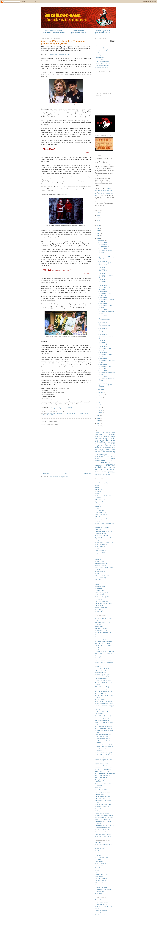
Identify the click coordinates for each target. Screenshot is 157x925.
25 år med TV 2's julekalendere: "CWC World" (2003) (104, 269)
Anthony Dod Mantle (102, 432)
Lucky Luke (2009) (100, 553)
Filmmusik (98, 855)
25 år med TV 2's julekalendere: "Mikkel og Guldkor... (106, 256)
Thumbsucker (99, 605)
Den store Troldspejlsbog (105, 441)
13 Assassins (98, 481)
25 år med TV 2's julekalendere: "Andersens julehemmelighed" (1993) (63, 42)
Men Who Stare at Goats (102, 555)
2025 (98, 213)
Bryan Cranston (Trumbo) (102, 643)
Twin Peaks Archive (100, 915)
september (101, 395)
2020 (98, 225)
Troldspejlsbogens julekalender (101, 456)
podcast (105, 469)
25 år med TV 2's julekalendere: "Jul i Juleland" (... (104, 348)
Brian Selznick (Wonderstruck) (103, 641)
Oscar (107, 449)
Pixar (96, 872)
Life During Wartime (100, 550)
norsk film (111, 467)
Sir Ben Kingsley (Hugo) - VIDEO (104, 815)
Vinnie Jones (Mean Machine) (103, 834)
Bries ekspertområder (101, 67)
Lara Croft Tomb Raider (105, 447)
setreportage (112, 469)
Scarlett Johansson (100, 811)
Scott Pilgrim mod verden (102, 582)
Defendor (98, 521)
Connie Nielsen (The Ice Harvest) (104, 651)
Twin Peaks (110, 457)
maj (99, 402)
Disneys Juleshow (110, 442)
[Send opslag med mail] (62, 411)
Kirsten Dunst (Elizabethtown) (103, 726)
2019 (98, 228)
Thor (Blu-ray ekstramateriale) (103, 603)
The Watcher (98, 599)
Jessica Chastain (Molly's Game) (103, 703)
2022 (98, 220)
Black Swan (98, 506)
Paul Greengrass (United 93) (103, 792)
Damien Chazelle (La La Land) (103, 653)
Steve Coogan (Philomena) (102, 819)
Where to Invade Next (101, 607)
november (101, 389)
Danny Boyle (98, 656)
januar (100, 412)
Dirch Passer (98, 851)
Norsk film (98, 868)
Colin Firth (98, 649)
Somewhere (98, 588)
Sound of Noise (99, 590)
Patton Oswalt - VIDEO (101, 790)
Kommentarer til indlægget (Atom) (58, 476)
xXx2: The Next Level (101, 612)
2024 (98, 215)
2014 (98, 416)
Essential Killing (99, 529)
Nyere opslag (45, 473)
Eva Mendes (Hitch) (100, 672)
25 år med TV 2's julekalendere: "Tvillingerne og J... (104, 244)
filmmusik (112, 463)
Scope (97, 908)
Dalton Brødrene (100, 517)
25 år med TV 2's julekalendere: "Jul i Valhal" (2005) (104, 263)
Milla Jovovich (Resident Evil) (103, 769)
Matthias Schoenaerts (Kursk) (103, 755)
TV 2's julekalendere (83, 413)
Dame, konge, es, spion (101, 519)
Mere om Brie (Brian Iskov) (102, 48)
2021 (98, 223)
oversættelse (98, 469)
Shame (97, 584)
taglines (105, 473)
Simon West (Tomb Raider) (102, 813)
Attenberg (98, 491)
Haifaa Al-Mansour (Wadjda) (102, 687)
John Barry (98, 859)
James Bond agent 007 (101, 857)
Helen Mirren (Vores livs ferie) (103, 691)
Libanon (97, 548)
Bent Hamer (98, 635)
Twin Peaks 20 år (100, 891)
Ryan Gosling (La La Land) (102, 809)
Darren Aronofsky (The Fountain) (104, 660)
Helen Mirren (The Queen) (102, 689)
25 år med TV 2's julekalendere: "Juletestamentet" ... (104, 323)
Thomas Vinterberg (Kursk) (102, 827)
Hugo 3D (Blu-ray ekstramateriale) (104, 538)
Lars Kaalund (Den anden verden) (104, 728)
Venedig (97, 458)
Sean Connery (99, 876)
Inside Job (98, 540)
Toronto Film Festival (101, 887)
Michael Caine (99, 866)
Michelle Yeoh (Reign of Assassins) (104, 767)
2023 (98, 218)
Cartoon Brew (99, 900)
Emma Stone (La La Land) (102, 670)
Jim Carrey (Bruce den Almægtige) (104, 705)
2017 (98, 233)
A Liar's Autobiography (101, 483)
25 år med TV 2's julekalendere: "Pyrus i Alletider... (105, 287)
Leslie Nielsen (99, 861)
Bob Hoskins (98, 637)
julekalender (69, 413)
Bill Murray (98, 842)
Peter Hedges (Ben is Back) (102, 796)
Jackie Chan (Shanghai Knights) (103, 701)
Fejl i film (97, 853)
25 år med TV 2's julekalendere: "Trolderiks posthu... (106, 360)
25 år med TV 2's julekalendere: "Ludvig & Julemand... (106, 250)
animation (112, 458)
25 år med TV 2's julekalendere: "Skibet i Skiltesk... (105, 354)
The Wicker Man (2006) (101, 601)
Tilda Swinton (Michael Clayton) (104, 830)
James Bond (108, 446)
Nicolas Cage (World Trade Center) (105, 773)
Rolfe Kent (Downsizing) (102, 806)
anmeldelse (100, 460)
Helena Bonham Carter (101, 693)
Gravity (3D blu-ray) (100, 533)
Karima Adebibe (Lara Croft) (103, 716)
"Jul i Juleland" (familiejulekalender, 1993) (58, 54)
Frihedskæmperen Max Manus (103, 531)
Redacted (97, 573)
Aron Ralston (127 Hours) (102, 630)
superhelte (98, 473)
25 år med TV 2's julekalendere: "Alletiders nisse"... (106, 330)
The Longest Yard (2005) (102, 597)
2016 (98, 236)
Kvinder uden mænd (101, 544)
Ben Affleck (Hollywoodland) (103, 632)
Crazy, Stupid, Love (100, 512)
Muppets (101, 449)
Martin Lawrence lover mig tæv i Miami (104, 189)
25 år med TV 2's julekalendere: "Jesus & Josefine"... (105, 275)
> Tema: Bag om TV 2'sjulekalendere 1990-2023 (103, 32)
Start (66, 473)
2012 (98, 421)
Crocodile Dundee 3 (101, 514)
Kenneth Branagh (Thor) (102, 718)
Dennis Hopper (99, 848)
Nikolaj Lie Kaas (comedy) (102, 775)
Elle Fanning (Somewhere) (102, 668)
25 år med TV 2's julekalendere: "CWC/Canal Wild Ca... (105, 281)
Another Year (99, 489)
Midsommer (98, 559)
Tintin (96, 453)
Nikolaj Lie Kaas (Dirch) (101, 777)
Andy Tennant (99, 626)
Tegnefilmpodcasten (101, 910)
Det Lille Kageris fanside (102, 902)
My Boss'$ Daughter (100, 565)
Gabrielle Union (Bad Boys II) (103, 680)
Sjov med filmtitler (100, 880)
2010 (98, 426)
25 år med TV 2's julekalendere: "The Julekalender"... (104, 366)
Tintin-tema (98, 885)
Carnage (97, 508)
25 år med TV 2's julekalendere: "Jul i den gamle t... (105, 384)
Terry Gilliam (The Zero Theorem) (105, 825)
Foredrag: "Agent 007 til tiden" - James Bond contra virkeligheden (104, 55)
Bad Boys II (98, 493)
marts (100, 407)
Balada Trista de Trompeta (102, 500)
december (101, 240)
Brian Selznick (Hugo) (101, 639)
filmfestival (104, 463)
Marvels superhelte (100, 863)
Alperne (97, 487)
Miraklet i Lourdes (100, 561)
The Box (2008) (99, 595)
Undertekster (99, 893)
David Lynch (99, 440)
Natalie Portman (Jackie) (102, 771)
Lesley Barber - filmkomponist (103, 734)
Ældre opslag (87, 473)
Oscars (97, 870)
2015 (98, 238)
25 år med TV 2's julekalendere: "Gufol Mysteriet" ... (105, 305)
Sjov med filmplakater (101, 878)
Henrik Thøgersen (100, 699)
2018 (98, 230)
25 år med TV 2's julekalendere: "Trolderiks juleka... (106, 372)
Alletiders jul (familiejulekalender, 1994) (60, 408)
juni (99, 400)
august (100, 397)
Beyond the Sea (99, 502)
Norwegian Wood (100, 571)
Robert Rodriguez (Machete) (103, 804)
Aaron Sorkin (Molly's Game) (103, 836)
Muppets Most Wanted (101, 563)
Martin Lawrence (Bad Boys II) (103, 753)
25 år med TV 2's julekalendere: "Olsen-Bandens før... (105, 293)
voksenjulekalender (47, 415)
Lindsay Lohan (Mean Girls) (102, 738)
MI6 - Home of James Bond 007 (104, 906)
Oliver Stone (98, 787)
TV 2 (75, 413)
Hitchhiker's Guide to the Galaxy (104, 535)
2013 (98, 418)
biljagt (108, 461)
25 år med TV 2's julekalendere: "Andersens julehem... (105, 342)
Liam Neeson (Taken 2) (101, 736)
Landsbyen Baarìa (100, 546)
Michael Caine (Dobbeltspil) (102, 757)
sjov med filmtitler (99, 471)
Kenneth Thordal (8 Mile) (102, 720)
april (99, 405)
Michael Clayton (99, 557)
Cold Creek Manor (100, 510)
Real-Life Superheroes (101, 874)
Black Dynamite (99, 504)
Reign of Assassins (100, 580)
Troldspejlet (111, 453)
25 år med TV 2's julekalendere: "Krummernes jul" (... (105, 317)
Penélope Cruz (99, 794)
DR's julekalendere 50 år (105, 438)
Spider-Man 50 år (100, 883)
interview (110, 465)
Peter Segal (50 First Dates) (102, 798)
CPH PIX (107, 436)
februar (100, 410)
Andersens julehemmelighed (56, 413)
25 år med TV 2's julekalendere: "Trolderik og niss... (106, 378)
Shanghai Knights (100, 586)
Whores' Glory (99, 610)
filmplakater (98, 465)
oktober (100, 392)
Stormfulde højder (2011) (102, 592)
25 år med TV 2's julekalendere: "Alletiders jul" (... (106, 336)
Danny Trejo (98, 658)
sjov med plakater (109, 471)
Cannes (113, 436)
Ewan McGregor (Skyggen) (102, 674)
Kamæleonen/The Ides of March (104, 542)
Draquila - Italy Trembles (102, 527)
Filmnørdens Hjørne (102, 444)
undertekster (98, 474)
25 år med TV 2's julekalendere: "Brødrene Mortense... (106, 299)
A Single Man (98, 485)
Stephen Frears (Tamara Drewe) (104, 817)
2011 (98, 423)
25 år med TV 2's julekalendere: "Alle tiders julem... (106, 311)
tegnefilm (111, 473)
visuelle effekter (106, 474)
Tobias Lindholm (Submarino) (103, 832)
